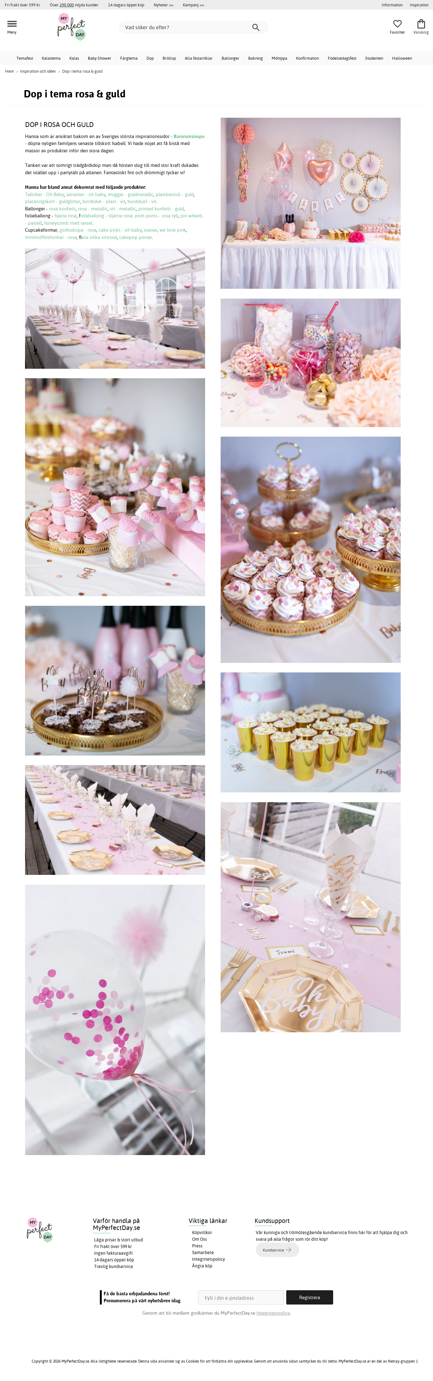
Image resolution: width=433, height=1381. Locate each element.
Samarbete (203, 1252)
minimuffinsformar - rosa (51, 237)
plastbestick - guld (175, 194)
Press (197, 1246)
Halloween (402, 58)
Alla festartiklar (199, 58)
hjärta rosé (66, 216)
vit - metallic (123, 209)
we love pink (172, 230)
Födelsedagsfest (342, 58)
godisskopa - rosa (78, 230)
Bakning (255, 58)
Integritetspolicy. (273, 1313)
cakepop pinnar (135, 237)
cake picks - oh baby (120, 230)
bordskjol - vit (141, 201)
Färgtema (129, 58)
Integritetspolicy (208, 1259)
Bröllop (169, 58)
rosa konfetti (62, 209)
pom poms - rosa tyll (156, 216)
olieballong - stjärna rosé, (108, 216)
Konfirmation (307, 58)
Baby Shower (99, 58)
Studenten (374, 58)
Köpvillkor (202, 1232)
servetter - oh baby (86, 194)
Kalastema (51, 58)
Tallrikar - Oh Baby (44, 194)
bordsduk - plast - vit (103, 201)
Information (392, 4)
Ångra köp (202, 1266)
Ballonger (230, 58)
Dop (150, 58)
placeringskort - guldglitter (52, 201)
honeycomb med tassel (68, 223)
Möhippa (279, 58)
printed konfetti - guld (161, 209)
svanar (150, 230)
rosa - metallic (93, 209)
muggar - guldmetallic (130, 194)
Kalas (74, 58)
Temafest (24, 58)
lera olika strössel (99, 237)
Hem (9, 71)
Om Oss (199, 1239)
